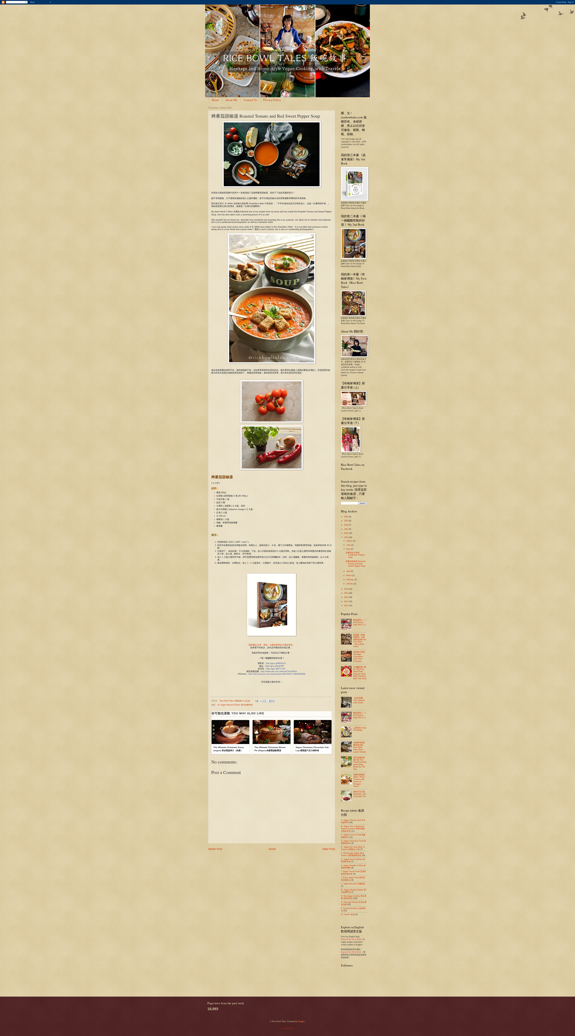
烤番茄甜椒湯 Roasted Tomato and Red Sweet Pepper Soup (355, 563)
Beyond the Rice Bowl (351, 939)
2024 (346, 525)
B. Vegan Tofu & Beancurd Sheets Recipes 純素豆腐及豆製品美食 (353, 828)
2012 (346, 601)
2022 (346, 533)
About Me (231, 100)
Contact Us (250, 100)
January (350, 583)
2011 (346, 605)
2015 (346, 589)
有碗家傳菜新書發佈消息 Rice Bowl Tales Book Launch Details (359, 747)
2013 (346, 597)
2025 (346, 521)
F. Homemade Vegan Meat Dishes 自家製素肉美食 (352, 854)
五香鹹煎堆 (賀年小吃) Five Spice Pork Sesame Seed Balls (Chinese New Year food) (359, 673)
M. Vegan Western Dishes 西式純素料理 (235, 705)
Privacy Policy (272, 100)
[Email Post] (256, 701)
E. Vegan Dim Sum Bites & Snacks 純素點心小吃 (353, 848)
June (348, 545)
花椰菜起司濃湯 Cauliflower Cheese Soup (355, 554)
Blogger (301, 1021)
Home (215, 100)
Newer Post (215, 849)
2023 (346, 529)
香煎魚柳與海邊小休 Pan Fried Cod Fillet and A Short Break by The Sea (359, 763)
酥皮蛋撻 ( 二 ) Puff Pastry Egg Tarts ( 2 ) (359, 622)
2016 (346, 537)
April (348, 571)
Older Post (328, 849)
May (348, 549)
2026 (346, 517)
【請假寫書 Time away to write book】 (359, 700)
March (349, 575)
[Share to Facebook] (270, 701)
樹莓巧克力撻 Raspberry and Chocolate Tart (359, 794)
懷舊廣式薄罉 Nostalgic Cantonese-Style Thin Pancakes (359, 656)
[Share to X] (267, 701)
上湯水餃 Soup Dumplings (359, 729)
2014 (346, 593)
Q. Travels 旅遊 (348, 914)
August (349, 541)
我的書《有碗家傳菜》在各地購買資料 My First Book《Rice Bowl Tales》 (359, 641)
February (350, 579)
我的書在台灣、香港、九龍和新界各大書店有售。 (272, 645)
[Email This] (261, 701)
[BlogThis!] (264, 701)
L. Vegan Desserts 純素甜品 (353, 884)
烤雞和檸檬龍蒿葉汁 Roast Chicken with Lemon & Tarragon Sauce (359, 780)
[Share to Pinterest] (273, 701)
